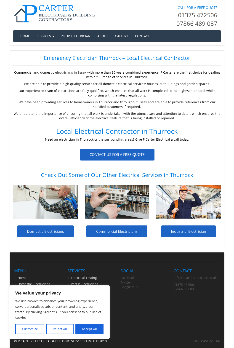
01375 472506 (197, 15)
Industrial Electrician (188, 231)
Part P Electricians (84, 284)
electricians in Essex (70, 72)
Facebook (127, 278)
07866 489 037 (196, 23)
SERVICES (44, 36)
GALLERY (121, 36)
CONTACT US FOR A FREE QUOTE (117, 154)
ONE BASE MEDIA (206, 341)
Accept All (89, 329)
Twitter (125, 282)
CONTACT (142, 36)
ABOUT (102, 36)
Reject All (60, 329)
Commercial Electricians (117, 231)
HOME (25, 36)
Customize (30, 329)
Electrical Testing (84, 278)
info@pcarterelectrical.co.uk (195, 278)
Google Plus (129, 287)
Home (22, 278)
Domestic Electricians (45, 231)
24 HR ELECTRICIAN (75, 36)
